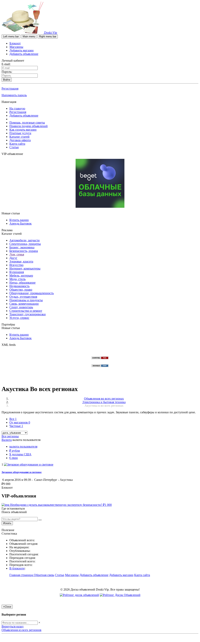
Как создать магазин (23, 129)
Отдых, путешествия (23, 296)
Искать (7, 523)
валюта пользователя (23, 446)
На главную (17, 108)
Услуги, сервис (19, 317)
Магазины (16, 47)
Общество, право (20, 289)
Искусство (16, 265)
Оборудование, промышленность (31, 293)
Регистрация (10, 88)
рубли (14, 450)
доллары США (20, 454)
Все (13, 419)
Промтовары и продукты (26, 300)
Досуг (13, 258)
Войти (6, 79)
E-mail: (6, 64)
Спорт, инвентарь (21, 307)
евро (13, 457)
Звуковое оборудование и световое (22, 472)
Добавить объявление (23, 54)
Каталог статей (19, 136)
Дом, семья (16, 254)
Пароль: (7, 71)
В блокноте (17, 568)
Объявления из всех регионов (21, 630)
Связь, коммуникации (24, 303)
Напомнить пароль (14, 95)
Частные (16, 426)
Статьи (14, 147)
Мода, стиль (17, 279)
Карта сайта (17, 143)
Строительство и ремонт (25, 310)
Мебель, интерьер (21, 275)
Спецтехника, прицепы (25, 243)
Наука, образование (22, 282)
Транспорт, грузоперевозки (27, 314)
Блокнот (15, 43)
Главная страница (21, 575)
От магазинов (19, 422)
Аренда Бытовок (20, 223)
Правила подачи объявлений (28, 126)
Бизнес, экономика (21, 247)
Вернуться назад (12, 626)
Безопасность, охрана (23, 251)
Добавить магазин (21, 50)
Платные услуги (20, 133)
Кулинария (16, 272)
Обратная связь (44, 575)
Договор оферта (20, 140)
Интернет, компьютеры (24, 268)
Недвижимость (19, 286)
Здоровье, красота (21, 261)
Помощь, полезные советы (27, 122)
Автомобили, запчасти (24, 240)
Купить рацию (19, 220)
